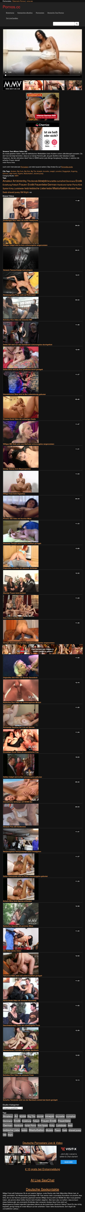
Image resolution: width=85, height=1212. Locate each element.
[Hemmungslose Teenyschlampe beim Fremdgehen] (42, 839)
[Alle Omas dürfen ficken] (42, 939)
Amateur (7, 181)
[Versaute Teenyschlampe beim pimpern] (42, 258)
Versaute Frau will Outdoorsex (14, 826)
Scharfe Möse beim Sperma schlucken (17, 901)
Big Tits (33, 171)
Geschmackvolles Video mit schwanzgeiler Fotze (21, 1025)
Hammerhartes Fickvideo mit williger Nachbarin (21, 1050)
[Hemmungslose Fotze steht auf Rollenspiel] (42, 283)
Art (14, 180)
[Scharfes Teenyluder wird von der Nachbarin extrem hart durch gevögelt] (42, 1088)
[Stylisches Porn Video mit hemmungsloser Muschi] (42, 690)
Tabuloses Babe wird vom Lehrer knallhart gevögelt (22, 976)
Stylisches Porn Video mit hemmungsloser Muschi (22, 702)
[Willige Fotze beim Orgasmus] (42, 482)
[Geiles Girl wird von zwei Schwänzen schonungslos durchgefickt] (42, 332)
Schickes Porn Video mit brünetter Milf (17, 320)
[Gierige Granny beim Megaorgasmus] (42, 457)
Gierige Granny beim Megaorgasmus (17, 469)
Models (71, 188)
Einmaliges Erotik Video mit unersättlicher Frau (21, 752)
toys (26, 192)
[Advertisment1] (42, 106)
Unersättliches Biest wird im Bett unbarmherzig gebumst (24, 394)
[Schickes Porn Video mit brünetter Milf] (42, 308)
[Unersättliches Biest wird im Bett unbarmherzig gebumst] (42, 382)
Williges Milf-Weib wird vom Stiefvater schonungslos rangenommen (28, 444)
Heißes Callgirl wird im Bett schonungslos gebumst (22, 777)
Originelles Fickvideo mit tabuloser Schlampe (20, 568)
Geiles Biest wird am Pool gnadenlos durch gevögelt (23, 369)
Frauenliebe (41, 184)
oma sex (30, 1)
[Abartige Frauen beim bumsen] (42, 581)
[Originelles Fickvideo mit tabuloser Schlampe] (42, 556)
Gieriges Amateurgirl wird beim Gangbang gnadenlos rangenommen (29, 643)
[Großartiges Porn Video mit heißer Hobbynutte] (42, 208)
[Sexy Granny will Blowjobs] (42, 606)
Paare (78, 188)
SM (21, 192)
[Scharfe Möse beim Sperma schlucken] (42, 889)
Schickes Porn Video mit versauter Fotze (18, 1075)
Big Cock (20, 171)
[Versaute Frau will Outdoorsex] (42, 814)
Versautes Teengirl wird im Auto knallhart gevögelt (22, 543)
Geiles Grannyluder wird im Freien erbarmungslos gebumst (25, 876)
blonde (34, 180)
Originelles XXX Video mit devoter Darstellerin (20, 677)
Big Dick (27, 171)
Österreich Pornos (18, 1)
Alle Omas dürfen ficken (12, 951)
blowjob (39, 171)
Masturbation (28, 173)
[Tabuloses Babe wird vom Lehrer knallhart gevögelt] (42, 964)
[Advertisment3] (42, 649)
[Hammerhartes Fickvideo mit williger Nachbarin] (42, 1038)
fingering (74, 171)
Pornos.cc (11, 6)
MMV (16, 176)
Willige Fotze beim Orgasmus (14, 494)
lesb (26, 188)
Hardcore (61, 184)
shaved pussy (38, 173)
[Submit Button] (77, 24)
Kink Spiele (43, 1125)
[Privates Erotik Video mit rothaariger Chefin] (42, 407)
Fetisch (15, 184)
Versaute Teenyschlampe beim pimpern (18, 270)
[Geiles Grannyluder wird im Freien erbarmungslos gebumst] (42, 864)
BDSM (19, 180)
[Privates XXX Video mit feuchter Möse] (42, 506)
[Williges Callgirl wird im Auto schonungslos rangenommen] (42, 233)
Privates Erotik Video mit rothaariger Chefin (19, 419)
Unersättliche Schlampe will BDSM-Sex (17, 802)
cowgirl (52, 171)
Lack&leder (19, 188)
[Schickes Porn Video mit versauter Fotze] (42, 1063)
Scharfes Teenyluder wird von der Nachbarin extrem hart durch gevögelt (30, 1100)
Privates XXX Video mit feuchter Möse (17, 518)
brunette (46, 171)
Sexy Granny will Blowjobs (13, 618)
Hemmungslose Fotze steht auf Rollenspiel (19, 295)
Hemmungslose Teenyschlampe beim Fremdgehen (22, 851)
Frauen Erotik (26, 184)
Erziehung (7, 184)
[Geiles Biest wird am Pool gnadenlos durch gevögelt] (42, 357)
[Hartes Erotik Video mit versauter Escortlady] (42, 988)
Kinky (11, 188)
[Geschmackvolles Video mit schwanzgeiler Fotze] (42, 1013)
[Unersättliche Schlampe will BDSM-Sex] (42, 790)
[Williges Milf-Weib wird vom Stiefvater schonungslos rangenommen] (42, 432)
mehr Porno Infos (9, 162)
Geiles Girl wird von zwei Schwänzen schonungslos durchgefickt (27, 344)
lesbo (49, 188)
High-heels (13, 173)
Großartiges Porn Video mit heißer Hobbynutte (20, 220)
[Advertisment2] (42, 136)
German (5, 173)
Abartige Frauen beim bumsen (14, 593)
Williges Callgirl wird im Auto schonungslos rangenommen (25, 245)
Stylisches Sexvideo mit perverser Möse (18, 926)
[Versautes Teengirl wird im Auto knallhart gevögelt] (42, 531)
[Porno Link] (42, 85)
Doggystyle (66, 171)
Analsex (13, 171)
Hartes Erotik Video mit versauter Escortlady (19, 1000)
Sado (5, 192)
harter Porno (72, 184)
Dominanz (70, 181)
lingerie (20, 173)
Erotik (79, 180)
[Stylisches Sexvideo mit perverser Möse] (42, 914)
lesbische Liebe (37, 188)
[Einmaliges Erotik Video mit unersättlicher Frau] (42, 740)
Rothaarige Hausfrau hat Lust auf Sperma (18, 727)
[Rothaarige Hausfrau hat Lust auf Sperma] (42, 715)
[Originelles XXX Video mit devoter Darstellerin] (42, 665)
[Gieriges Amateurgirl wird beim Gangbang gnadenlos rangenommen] (42, 631)
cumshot (59, 171)
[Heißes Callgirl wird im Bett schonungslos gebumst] (42, 765)
